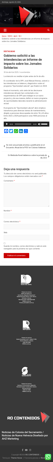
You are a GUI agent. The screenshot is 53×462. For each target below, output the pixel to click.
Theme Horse (16, 458)
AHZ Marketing (10, 438)
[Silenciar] (39, 124)
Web (5, 232)
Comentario (9, 181)
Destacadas (9, 51)
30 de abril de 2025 (11, 72)
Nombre (8, 211)
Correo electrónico (12, 222)
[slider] (44, 124)
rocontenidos (25, 72)
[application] (26, 124)
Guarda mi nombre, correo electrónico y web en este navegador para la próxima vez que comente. (25, 247)
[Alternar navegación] (5, 30)
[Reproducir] (7, 124)
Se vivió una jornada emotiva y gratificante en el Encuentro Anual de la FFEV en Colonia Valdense (26, 146)
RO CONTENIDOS (32, 455)
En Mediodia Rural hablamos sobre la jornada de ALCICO (27, 156)
